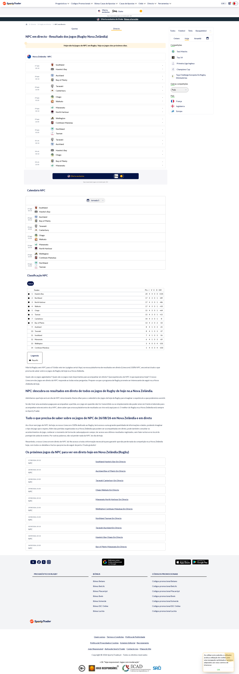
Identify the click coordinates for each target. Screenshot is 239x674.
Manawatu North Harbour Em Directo (112, 499)
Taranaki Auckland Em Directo (109, 527)
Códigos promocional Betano (164, 581)
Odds (141, 3)
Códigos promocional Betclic (164, 586)
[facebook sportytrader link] (39, 562)
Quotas (74, 28)
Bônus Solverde (99, 601)
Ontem (177, 38)
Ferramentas (163, 3)
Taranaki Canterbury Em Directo (109, 480)
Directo (150, 3)
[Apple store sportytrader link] (183, 562)
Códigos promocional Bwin (163, 596)
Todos (172, 30)
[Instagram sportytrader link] (49, 562)
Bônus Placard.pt (100, 591)
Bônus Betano (99, 581)
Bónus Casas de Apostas (104, 3)
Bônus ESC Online (100, 606)
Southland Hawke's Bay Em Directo (111, 461)
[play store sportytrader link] (200, 562)
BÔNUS (96, 574)
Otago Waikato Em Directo (107, 490)
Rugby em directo (45, 24)
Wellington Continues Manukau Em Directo (114, 509)
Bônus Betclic (99, 586)
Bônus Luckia (98, 611)
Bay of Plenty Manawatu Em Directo (111, 546)
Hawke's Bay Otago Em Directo (109, 537)
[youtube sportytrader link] (33, 562)
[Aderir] (229, 3)
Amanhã (197, 38)
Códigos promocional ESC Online (166, 606)
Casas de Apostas (126, 3)
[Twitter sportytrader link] (44, 562)
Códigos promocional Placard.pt (166, 591)
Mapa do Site (145, 649)
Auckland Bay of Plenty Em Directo (111, 471)
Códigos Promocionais (80, 3)
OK (218, 669)
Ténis (190, 30)
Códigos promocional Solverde (165, 601)
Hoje (187, 38)
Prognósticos (61, 3)
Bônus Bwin (98, 596)
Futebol (181, 30)
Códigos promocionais (165, 574)
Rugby (212, 30)
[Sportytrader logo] (119, 621)
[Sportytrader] (12, 3)
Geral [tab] (30, 283)
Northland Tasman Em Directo (108, 518)
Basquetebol (201, 30)
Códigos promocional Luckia (164, 611)
